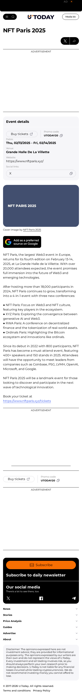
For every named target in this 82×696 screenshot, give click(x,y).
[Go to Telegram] (73, 598)
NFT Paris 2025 (32, 229)
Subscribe (44, 565)
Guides (7, 627)
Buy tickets (19, 134)
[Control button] (74, 41)
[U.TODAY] (41, 16)
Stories (7, 614)
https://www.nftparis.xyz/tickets (27, 401)
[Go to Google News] (22, 242)
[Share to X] (65, 41)
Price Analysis (12, 620)
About (7, 639)
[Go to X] (8, 598)
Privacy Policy (41, 690)
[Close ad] (71, 1)
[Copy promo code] (61, 135)
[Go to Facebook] (41, 598)
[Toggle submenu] (76, 609)
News (6, 608)
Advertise (9, 633)
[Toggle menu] (10, 17)
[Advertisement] (41, 80)
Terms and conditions (17, 690)
